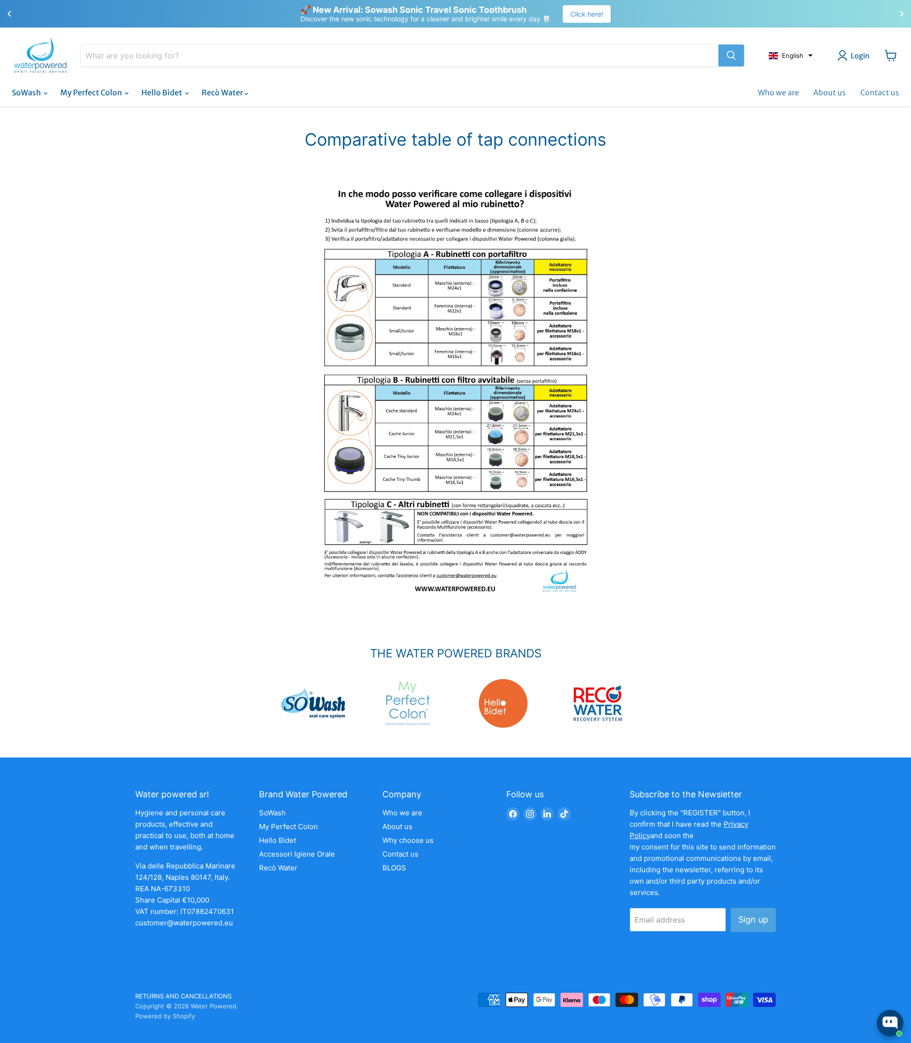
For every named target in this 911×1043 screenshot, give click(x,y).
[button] (790, 55)
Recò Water (223, 92)
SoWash (27, 92)
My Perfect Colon (91, 92)
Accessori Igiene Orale (297, 853)
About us (829, 92)
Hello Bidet (162, 92)
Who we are (778, 92)
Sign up (753, 919)
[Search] (731, 55)
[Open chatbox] (890, 1023)
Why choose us (408, 840)
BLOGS (394, 867)
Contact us (879, 92)
